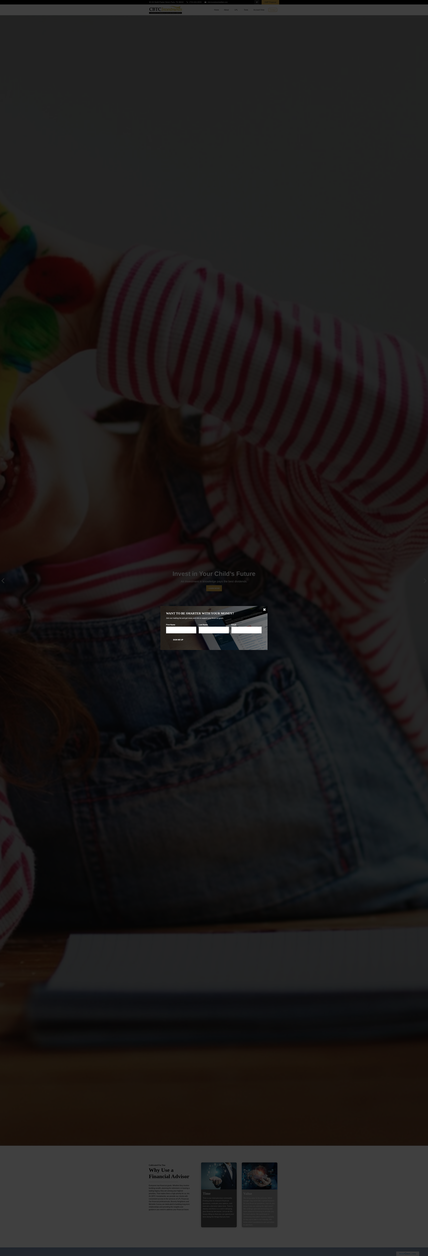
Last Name (203, 625)
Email (233, 625)
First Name (170, 625)
